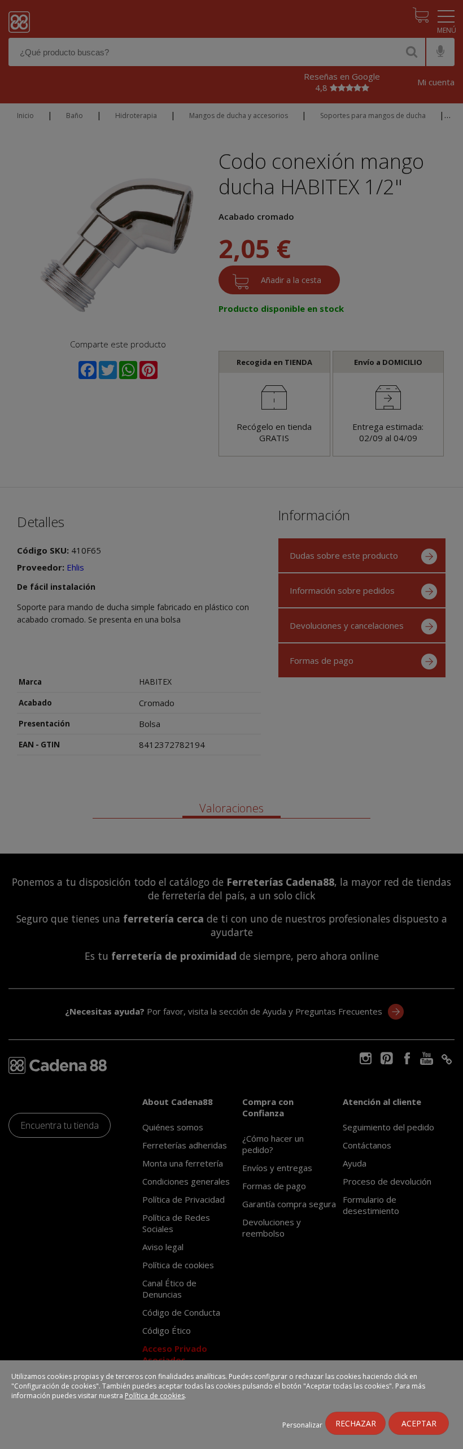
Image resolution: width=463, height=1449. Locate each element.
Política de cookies (155, 1395)
